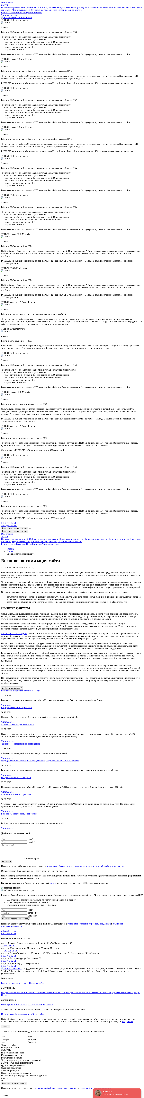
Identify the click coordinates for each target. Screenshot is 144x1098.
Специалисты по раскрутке (14, 633)
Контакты (37, 12)
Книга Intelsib (20, 1004)
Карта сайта (38, 1014)
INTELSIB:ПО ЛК (36, 1004)
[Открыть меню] (30, 528)
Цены (29, 12)
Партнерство (7, 1004)
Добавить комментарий (12, 688)
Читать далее (7, 705)
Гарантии (5, 983)
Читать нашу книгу (51, 544)
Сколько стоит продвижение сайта (17, 724)
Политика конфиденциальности (16, 1014)
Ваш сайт (32, 916)
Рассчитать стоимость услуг (14, 528)
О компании (7, 2)
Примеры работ (36, 983)
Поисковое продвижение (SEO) (16, 7)
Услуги (4, 5)
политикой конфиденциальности (108, 866)
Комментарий (33, 858)
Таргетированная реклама (70, 10)
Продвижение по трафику (71, 7)
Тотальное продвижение (96, 7)
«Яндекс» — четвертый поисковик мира (20, 744)
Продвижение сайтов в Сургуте (124, 992)
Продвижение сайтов (11, 992)
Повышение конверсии (54, 992)
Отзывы (12, 12)
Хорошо (5, 1027)
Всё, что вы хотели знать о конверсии (19, 814)
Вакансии (21, 12)
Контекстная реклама (119, 7)
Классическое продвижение (45, 7)
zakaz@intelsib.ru (9, 931)
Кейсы (4, 12)
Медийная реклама (21, 10)
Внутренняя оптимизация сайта (16, 707)
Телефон (33, 913)
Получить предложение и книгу (15, 919)
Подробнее (127, 1021)
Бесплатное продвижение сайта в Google (20, 690)
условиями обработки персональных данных (68, 866)
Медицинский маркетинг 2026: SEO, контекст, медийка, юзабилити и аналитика (40, 760)
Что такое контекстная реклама (16, 794)
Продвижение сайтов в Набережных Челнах (87, 992)
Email (31, 842)
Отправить (6, 861)
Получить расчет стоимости (14, 1083)
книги (53, 883)
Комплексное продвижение (44, 10)
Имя (30, 839)
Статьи (49, 1004)
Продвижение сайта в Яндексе (16, 777)
